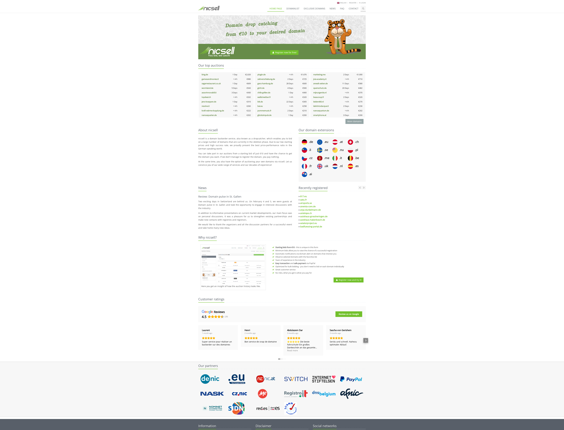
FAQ (342, 8)
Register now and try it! (350, 280)
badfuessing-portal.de (311, 226)
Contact (353, 8)
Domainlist (292, 8)
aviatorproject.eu (308, 223)
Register (352, 3)
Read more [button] (292, 350)
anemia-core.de (308, 206)
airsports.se (306, 203)
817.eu (303, 196)
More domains (354, 121)
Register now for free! (286, 52)
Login (363, 3)
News (333, 8)
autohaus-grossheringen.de (314, 216)
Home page (276, 8)
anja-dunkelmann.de (310, 209)
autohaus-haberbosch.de (312, 219)
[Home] (209, 9)
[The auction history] (233, 265)
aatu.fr (303, 199)
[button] (198, 340)
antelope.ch (306, 213)
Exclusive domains (314, 8)
